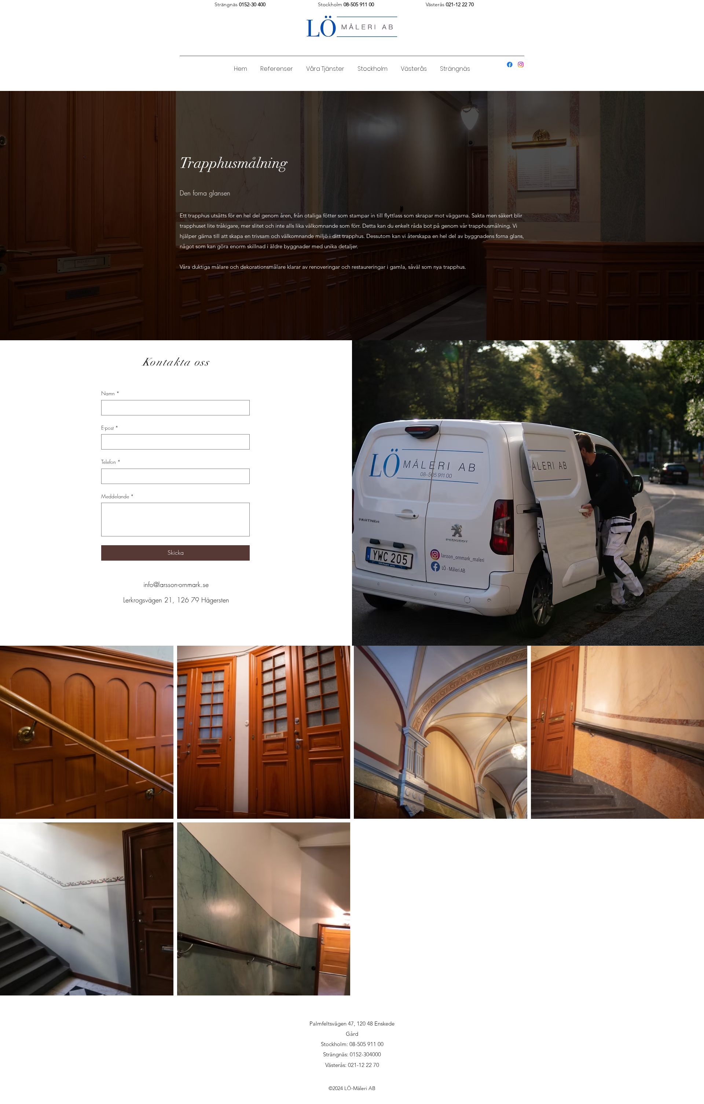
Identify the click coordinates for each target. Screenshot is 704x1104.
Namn (110, 393)
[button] (325, 65)
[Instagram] (520, 64)
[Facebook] (509, 64)
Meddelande (117, 496)
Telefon (111, 461)
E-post (109, 427)
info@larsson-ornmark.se (176, 584)
